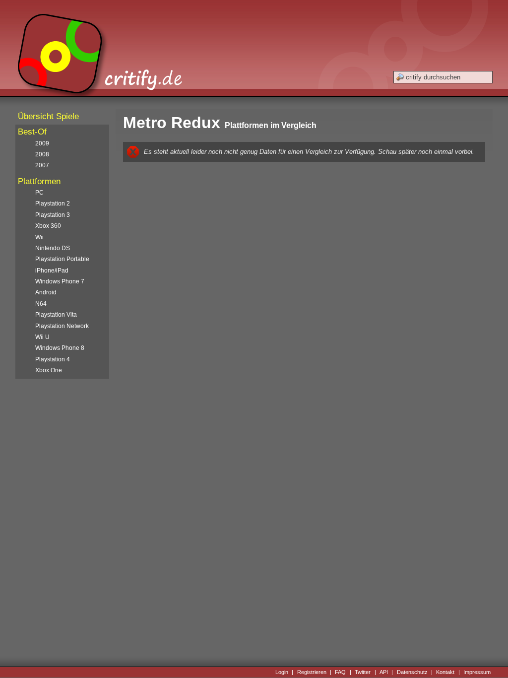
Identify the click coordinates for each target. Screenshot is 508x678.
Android (46, 292)
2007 (42, 165)
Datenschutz (412, 672)
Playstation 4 (52, 359)
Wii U (42, 337)
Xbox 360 (48, 225)
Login (281, 672)
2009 (42, 143)
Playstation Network (62, 326)
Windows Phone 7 (59, 281)
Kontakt (445, 672)
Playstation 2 (52, 203)
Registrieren (311, 672)
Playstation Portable (62, 259)
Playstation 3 (52, 214)
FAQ (340, 672)
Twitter (363, 672)
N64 (41, 303)
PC (39, 192)
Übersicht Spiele (48, 116)
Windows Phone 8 (59, 347)
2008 (42, 154)
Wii (39, 237)
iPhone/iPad (51, 270)
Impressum (477, 672)
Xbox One (48, 370)
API (384, 672)
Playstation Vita (56, 314)
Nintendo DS (52, 248)
